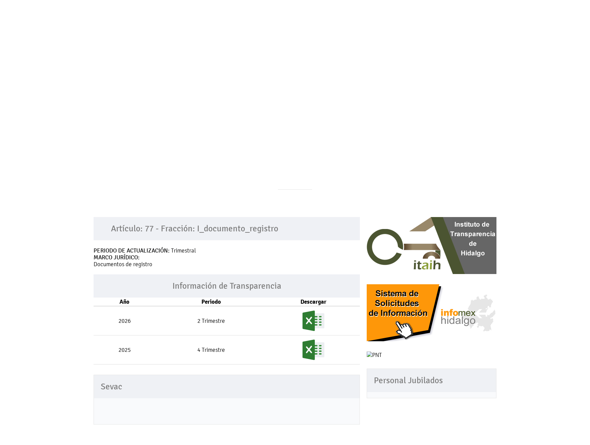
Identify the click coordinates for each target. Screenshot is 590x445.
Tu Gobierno (193, 43)
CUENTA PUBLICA (329, 43)
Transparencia (240, 43)
